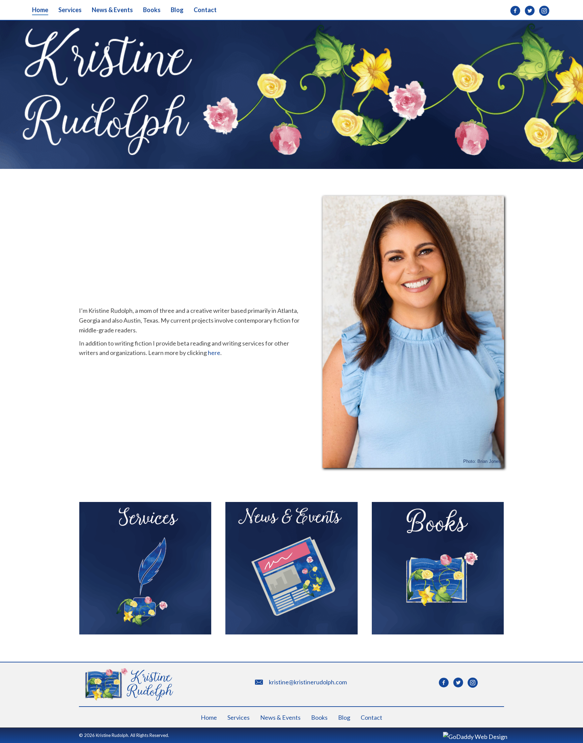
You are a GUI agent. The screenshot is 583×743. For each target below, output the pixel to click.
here (214, 352)
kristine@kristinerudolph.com (308, 682)
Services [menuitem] (238, 717)
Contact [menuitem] (371, 717)
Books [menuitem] (319, 717)
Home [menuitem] (209, 717)
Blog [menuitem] (344, 717)
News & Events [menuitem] (280, 717)
